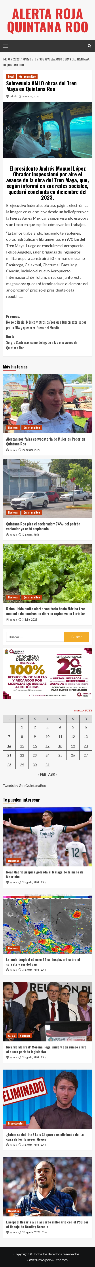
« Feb (42, 774)
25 (60, 755)
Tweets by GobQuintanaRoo (24, 785)
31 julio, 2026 (29, 619)
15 (22, 746)
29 (22, 764)
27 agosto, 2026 (31, 450)
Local (11, 76)
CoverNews (36, 1260)
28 (9, 764)
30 (35, 764)
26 (73, 755)
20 (86, 746)
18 (60, 746)
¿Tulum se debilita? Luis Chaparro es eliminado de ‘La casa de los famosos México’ (45, 1136)
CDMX (11, 1035)
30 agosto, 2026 (31, 1232)
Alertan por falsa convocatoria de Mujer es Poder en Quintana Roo (45, 441)
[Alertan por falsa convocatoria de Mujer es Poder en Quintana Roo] (47, 403)
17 (47, 746)
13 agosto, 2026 (31, 534)
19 (73, 746)
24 (47, 755)
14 (9, 746)
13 (86, 736)
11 (60, 736)
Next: (41, 342)
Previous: (46, 322)
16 (35, 746)
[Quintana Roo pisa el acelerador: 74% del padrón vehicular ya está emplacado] (47, 488)
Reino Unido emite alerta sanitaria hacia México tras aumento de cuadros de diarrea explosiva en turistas (46, 611)
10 (47, 736)
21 (9, 755)
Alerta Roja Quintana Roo (47, 19)
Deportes (13, 860)
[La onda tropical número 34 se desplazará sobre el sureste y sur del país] (47, 924)
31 (47, 764)
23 (35, 755)
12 (73, 736)
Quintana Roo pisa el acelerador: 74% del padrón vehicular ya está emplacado (43, 526)
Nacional (13, 427)
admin (13, 96)
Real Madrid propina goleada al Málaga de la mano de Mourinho (45, 874)
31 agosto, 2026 (31, 882)
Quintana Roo (27, 76)
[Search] (89, 46)
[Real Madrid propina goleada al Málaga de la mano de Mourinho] (47, 836)
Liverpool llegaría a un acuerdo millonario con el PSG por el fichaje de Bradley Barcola (47, 1224)
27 (86, 755)
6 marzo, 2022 (31, 96)
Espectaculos (16, 1123)
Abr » (52, 774)
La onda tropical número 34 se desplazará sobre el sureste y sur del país (43, 961)
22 (22, 755)
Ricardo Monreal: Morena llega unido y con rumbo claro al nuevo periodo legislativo (46, 1049)
